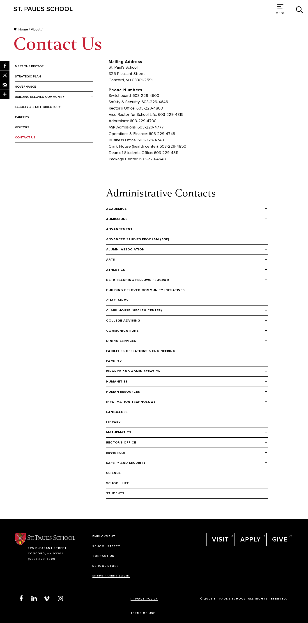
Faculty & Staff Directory (38, 107)
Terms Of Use (143, 613)
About (36, 29)
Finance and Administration (133, 371)
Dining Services (121, 341)
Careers (22, 117)
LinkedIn (34, 598)
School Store (105, 566)
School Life (117, 483)
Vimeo (47, 598)
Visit (220, 539)
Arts (110, 259)
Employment (103, 536)
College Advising (123, 320)
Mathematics (118, 432)
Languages (117, 412)
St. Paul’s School (43, 9)
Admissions (117, 219)
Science (113, 473)
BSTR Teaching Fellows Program (137, 280)
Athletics (115, 270)
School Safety (106, 546)
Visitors (22, 127)
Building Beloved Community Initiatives (145, 290)
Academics (116, 209)
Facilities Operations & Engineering (140, 351)
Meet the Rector (29, 66)
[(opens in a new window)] (4, 94)
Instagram (60, 598)
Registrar (115, 453)
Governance (25, 87)
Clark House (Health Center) (134, 310)
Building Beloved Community (40, 97)
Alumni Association (125, 249)
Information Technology (131, 402)
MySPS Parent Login (111, 575)
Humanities (117, 381)
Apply (250, 539)
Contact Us (25, 137)
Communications (122, 331)
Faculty (114, 361)
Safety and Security (126, 463)
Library (113, 422)
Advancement (119, 229)
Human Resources (123, 392)
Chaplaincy (117, 300)
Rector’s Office (121, 442)
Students (115, 493)
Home (23, 29)
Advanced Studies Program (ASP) (137, 239)
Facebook (21, 598)
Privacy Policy (144, 598)
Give (280, 539)
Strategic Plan (28, 76)
